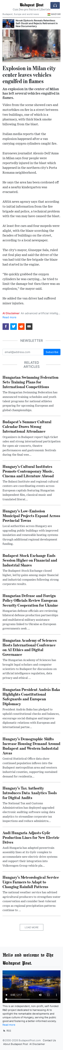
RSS (8, 1030)
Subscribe (52, 352)
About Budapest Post (15, 1044)
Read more (9, 317)
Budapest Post (31, 4)
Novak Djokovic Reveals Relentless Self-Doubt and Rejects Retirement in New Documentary (37, 23)
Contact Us (49, 1040)
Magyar (55, 14)
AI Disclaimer (37, 1044)
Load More (31, 927)
